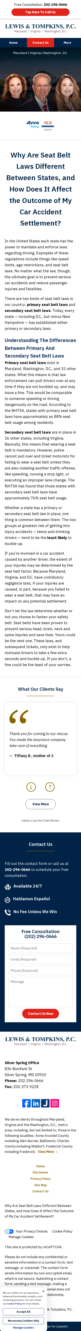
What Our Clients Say (40, 689)
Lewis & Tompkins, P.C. (55, 1309)
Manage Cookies (21, 1237)
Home (13, 42)
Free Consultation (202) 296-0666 (40, 933)
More (67, 42)
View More (40, 804)
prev (31, 791)
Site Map (40, 1185)
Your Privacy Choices (32, 1231)
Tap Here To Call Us (40, 12)
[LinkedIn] (36, 1103)
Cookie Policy (62, 1231)
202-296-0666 (31, 1080)
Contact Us (40, 42)
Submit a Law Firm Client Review (40, 820)
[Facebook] (26, 1103)
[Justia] (45, 1103)
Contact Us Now (40, 1013)
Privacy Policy (40, 1179)
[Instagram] (54, 1103)
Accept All (24, 1311)
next (50, 791)
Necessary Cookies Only (23, 1320)
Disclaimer (40, 1172)
